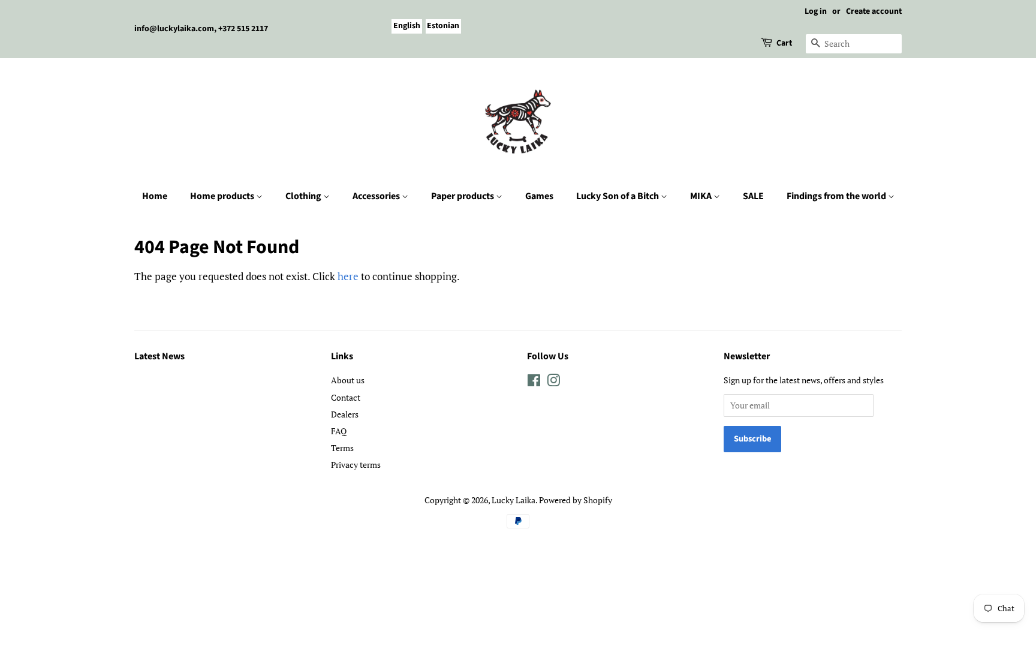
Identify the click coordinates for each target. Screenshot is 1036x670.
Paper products (463, 196)
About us (348, 380)
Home (154, 196)
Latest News (159, 356)
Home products (223, 196)
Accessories (377, 196)
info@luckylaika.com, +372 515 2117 (201, 29)
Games (539, 196)
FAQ (339, 431)
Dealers (345, 414)
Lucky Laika (513, 500)
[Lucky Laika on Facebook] (534, 382)
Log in (816, 11)
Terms (342, 447)
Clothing (304, 196)
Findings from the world (837, 196)
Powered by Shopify (575, 500)
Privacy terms (356, 464)
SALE (753, 196)
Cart (784, 43)
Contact (345, 397)
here (348, 276)
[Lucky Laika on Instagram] (553, 382)
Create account (874, 11)
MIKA (701, 196)
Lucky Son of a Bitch (618, 196)
